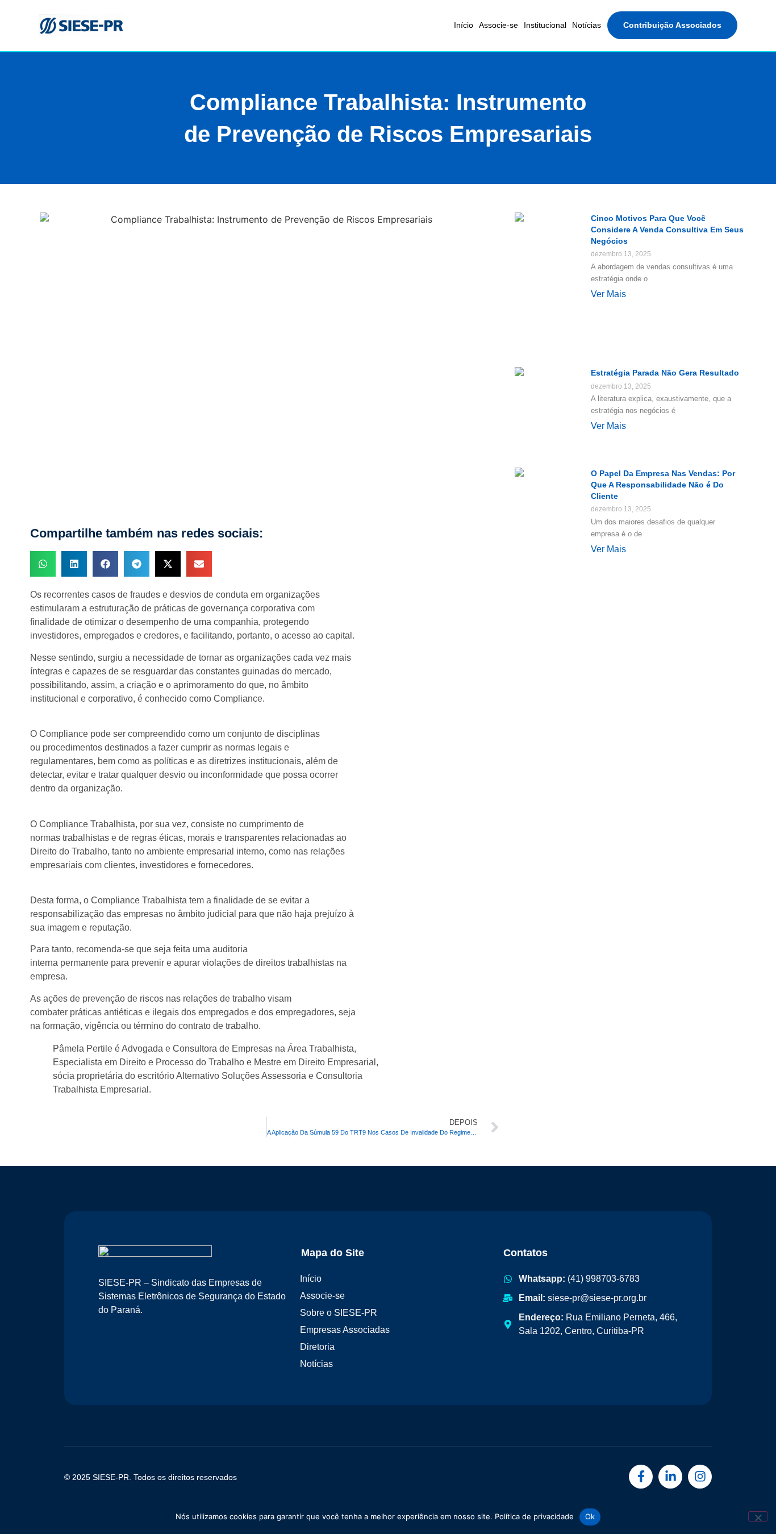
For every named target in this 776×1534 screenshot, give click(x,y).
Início (463, 25)
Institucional (545, 25)
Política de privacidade (534, 1516)
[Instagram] (700, 1477)
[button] (43, 564)
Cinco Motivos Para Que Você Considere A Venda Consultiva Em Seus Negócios (667, 229)
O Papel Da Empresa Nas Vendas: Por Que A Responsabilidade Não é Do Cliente (663, 485)
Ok (590, 1516)
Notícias (586, 25)
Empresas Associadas (345, 1330)
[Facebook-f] (641, 1477)
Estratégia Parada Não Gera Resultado (665, 372)
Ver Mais (608, 294)
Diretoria (317, 1347)
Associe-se (498, 25)
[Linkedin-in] (670, 1477)
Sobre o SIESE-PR (338, 1313)
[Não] (757, 1516)
